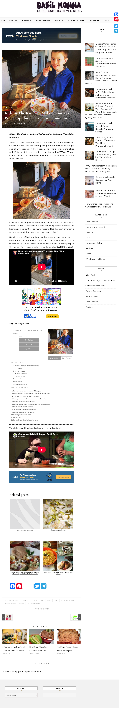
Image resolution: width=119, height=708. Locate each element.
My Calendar (29, 349)
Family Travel (92, 296)
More (88, 238)
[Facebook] (116, 14)
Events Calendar (93, 291)
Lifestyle (94, 20)
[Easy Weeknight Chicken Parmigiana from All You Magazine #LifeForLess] (7, 617)
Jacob (49, 600)
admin (22, 123)
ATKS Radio (91, 275)
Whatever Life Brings (95, 259)
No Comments (42, 609)
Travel (107, 20)
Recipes (13, 20)
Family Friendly (38, 600)
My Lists (29, 344)
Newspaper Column (95, 243)
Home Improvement (76, 20)
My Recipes (29, 340)
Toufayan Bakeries (34, 603)
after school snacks (11, 600)
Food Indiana (43, 20)
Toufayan (43, 134)
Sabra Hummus (10, 603)
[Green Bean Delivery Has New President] (76, 617)
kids (56, 600)
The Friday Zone (41, 149)
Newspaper (26, 20)
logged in (19, 672)
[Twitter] (116, 26)
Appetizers (25, 600)
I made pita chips (65, 149)
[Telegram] (116, 30)
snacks (22, 603)
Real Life (58, 20)
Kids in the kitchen (67, 600)
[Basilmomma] (59, 8)
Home (2, 20)
